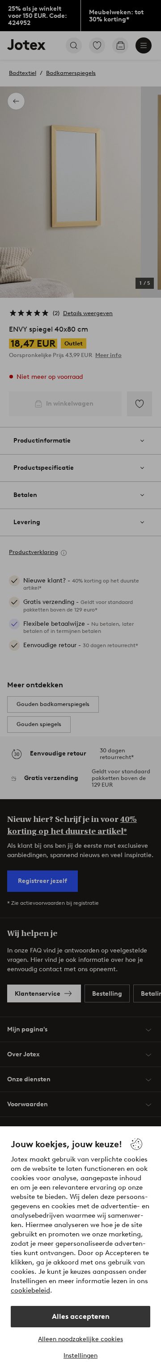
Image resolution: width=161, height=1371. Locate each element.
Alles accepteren (81, 1316)
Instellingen (80, 1355)
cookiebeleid (30, 1290)
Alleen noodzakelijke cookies (80, 1339)
